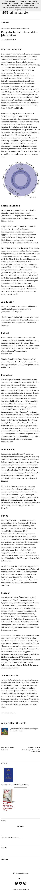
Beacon (21, 838)
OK (24, 10)
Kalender (5, 22)
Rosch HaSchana (7, 210)
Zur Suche (20, 826)
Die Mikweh (8, 749)
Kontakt (4, 848)
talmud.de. (25, 889)
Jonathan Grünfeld (10, 40)
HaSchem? (4, 859)
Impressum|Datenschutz (9, 838)
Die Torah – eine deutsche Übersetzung (14, 785)
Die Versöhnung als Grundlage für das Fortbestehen (31, 749)
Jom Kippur (22, 306)
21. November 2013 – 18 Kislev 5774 (20, 28)
